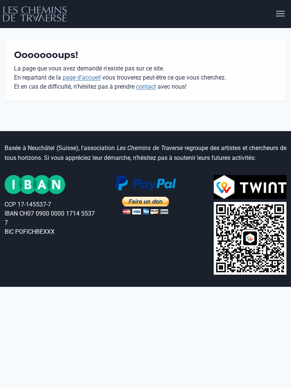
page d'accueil (82, 77)
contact (146, 86)
